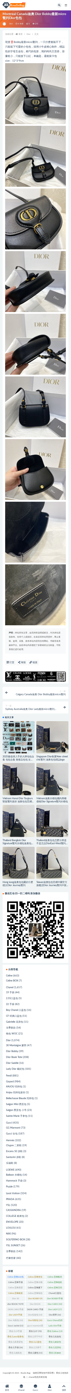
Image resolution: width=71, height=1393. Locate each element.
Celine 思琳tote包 (16, 1277)
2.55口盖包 (12, 998)
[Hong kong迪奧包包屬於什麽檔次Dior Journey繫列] (19, 863)
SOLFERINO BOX (15, 1239)
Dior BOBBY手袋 (55, 1299)
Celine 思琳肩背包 (15, 1288)
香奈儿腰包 (35, 1353)
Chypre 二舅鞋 (14, 1145)
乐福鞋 (9, 1163)
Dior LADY (55, 1309)
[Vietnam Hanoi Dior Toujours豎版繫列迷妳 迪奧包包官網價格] (19, 779)
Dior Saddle (12, 1063)
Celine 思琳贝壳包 (55, 1288)
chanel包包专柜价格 (38, 1377)
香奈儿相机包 (15, 1353)
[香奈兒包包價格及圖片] (5, 24)
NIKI (8, 1234)
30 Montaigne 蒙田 (16, 1045)
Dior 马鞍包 (15, 1320)
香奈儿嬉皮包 (55, 1342)
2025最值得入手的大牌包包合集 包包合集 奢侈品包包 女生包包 (18, 759)
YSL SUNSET (13, 1245)
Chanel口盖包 (55, 1294)
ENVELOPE (12, 1222)
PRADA (10, 1199)
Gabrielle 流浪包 (14, 1022)
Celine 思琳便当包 (35, 1277)
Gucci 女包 (12, 1134)
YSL (8, 1205)
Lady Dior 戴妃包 (15, 1069)
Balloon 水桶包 (14, 1175)
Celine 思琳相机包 (55, 1283)
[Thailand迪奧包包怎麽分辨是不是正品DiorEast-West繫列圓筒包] (52, 821)
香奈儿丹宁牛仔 (35, 1337)
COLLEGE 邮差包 (15, 1216)
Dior (11, 24)
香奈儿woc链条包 (15, 1337)
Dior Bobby (12, 1051)
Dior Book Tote (14, 1057)
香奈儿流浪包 (55, 1348)
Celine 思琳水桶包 (35, 1283)
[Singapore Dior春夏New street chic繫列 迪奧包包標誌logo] (52, 737)
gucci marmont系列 (35, 1326)
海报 (23, 662)
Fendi (9, 1076)
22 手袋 (10, 1004)
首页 (20, 34)
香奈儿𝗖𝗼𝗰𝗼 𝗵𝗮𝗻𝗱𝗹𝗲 (55, 1353)
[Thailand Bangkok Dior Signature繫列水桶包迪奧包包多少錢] (19, 821)
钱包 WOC (12, 1034)
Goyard (10, 1081)
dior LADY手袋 (15, 1315)
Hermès (10, 1140)
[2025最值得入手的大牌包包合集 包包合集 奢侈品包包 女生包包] (19, 737)
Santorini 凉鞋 (13, 1157)
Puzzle (9, 1186)
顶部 (64, 1390)
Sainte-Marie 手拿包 (16, 1116)
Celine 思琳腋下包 (35, 1288)
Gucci (9, 1123)
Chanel (9, 987)
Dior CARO (55, 1304)
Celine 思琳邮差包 (15, 1294)
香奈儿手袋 (15, 1347)
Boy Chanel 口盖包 (16, 1010)
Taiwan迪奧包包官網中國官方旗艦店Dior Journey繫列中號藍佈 (51, 885)
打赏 (11, 662)
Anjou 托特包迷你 (15, 1092)
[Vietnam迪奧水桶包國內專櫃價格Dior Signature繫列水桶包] (52, 779)
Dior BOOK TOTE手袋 (35, 1304)
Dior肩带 (55, 1315)
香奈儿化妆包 (55, 1337)
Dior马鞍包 (35, 1320)
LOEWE (10, 1170)
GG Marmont (13, 1128)
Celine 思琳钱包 (35, 1294)
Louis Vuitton (13, 1193)
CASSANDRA (13, 1210)
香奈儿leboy (54, 1331)
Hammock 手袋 (14, 1181)
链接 (34, 662)
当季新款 (11, 1028)
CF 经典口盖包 (14, 1016)
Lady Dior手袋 (54, 1326)
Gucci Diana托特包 (55, 1321)
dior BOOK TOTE (15, 1304)
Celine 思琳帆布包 (55, 1277)
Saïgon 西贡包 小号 (16, 1110)
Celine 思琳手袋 (15, 1283)
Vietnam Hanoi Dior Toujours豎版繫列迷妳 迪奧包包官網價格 (18, 801)
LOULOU (11, 1228)
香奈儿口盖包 (35, 1342)
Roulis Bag (25, 1373)
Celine (9, 976)
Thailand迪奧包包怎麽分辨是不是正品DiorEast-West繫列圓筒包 (52, 843)
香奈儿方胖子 (35, 1348)
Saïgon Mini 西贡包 (16, 1104)
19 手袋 (10, 992)
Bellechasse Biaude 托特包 (20, 1098)
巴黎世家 (11, 1258)
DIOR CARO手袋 (15, 1310)
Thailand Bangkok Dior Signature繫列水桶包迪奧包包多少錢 (18, 843)
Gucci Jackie (15, 1326)
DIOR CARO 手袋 (35, 1310)
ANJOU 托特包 (14, 1086)
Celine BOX (12, 981)
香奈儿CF (35, 1331)
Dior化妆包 (35, 1315)
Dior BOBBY (35, 1298)
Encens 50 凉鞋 (14, 1151)
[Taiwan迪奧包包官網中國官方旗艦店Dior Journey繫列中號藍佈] (52, 863)
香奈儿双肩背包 (15, 1342)
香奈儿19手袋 (15, 1332)
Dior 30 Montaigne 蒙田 (15, 1299)
